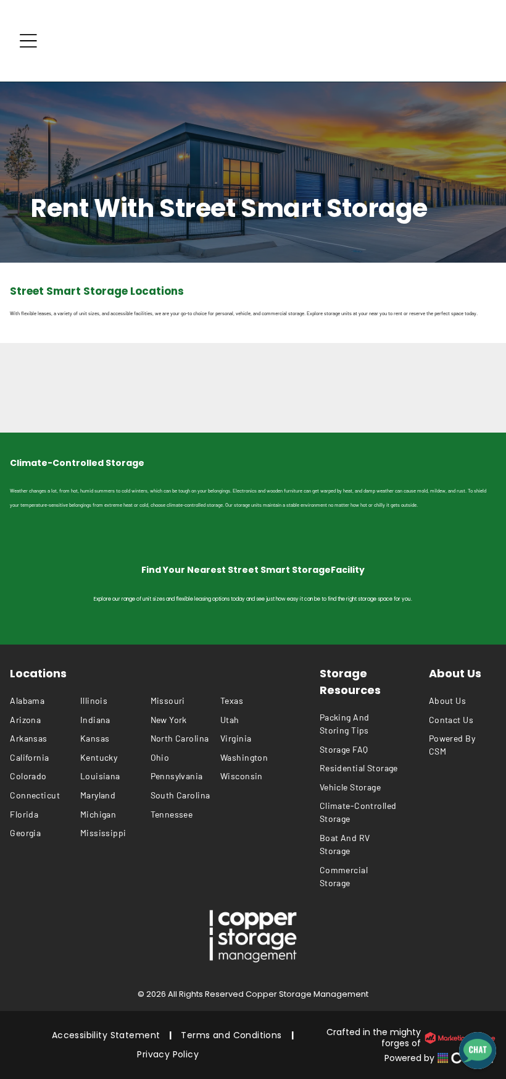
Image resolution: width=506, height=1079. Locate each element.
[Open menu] (28, 41)
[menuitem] (45, 700)
